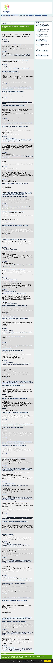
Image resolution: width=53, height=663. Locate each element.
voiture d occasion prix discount (11, 54)
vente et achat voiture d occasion (19, 140)
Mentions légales (8, 656)
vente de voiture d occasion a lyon (14, 141)
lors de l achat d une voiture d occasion (14, 648)
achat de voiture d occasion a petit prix (13, 331)
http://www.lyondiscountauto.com (9, 483)
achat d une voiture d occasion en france (43, 54)
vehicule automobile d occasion (13, 560)
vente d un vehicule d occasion (25, 88)
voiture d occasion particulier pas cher (8, 208)
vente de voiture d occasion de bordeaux (43, 30)
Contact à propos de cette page (38, 656)
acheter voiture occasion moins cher (10, 498)
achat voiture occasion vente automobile (17, 650)
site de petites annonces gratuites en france (21, 364)
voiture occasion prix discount (20, 67)
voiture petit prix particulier (42, 40)
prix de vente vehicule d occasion (14, 87)
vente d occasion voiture (7, 347)
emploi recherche (24, 15)
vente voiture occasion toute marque (16, 194)
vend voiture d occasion (9, 68)
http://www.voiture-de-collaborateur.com (10, 577)
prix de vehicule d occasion (7, 89)
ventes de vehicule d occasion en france (13, 382)
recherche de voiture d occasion (8, 266)
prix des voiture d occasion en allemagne (13, 155)
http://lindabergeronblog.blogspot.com (10, 279)
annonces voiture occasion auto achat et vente (15, 441)
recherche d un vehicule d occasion (14, 123)
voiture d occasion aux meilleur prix (9, 102)
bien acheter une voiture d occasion (21, 68)
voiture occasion (14, 15)
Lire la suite (4, 39)
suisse (42, 15)
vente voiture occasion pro (42, 46)
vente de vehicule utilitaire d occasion (18, 193)
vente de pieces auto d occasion (20, 424)
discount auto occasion (42, 26)
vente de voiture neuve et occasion (42, 35)
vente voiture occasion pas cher (7, 618)
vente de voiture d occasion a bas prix (12, 562)
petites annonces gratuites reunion (11, 363)
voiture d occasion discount (20, 54)
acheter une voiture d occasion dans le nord (8, 499)
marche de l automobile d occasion (14, 544)
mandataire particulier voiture (43, 50)
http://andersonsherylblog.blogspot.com (10, 303)
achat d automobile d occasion (18, 579)
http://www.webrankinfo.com (8, 330)
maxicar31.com (6, 41)
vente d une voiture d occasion (12, 346)
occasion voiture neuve (42, 39)
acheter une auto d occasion (27, 469)
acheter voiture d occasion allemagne (8, 470)
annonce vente (5, 15)
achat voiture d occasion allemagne (27, 155)
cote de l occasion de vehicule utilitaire (23, 545)
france (33, 15)
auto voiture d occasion (26, 206)
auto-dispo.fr (6, 66)
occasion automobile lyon (10, 517)
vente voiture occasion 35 (42, 41)
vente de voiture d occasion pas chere (9, 207)
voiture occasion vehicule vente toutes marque (16, 139)
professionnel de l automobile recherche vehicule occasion (11, 546)
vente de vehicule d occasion (12, 88)
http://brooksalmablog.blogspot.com (10, 291)
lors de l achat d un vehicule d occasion (17, 649)
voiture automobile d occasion (16, 518)
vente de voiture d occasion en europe (11, 634)
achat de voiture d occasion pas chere (23, 207)
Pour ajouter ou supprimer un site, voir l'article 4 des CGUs (12, 657)
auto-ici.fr (5, 455)
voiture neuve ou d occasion (13, 264)
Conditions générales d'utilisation (17, 656)
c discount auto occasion (9, 55)
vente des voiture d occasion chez (42, 49)
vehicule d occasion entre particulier (23, 101)
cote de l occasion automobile (11, 545)
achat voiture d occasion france (43, 51)
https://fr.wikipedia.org (7, 543)
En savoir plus (25, 661)
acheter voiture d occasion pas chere (13, 206)
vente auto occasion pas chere (26, 617)
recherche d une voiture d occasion (23, 265)
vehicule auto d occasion (22, 102)
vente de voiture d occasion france (15, 561)
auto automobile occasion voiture (18, 332)
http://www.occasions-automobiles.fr (10, 138)
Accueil (2, 656)
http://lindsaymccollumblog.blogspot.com (10, 249)
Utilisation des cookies (28, 656)
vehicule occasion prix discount (43, 25)
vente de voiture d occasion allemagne (18, 156)
